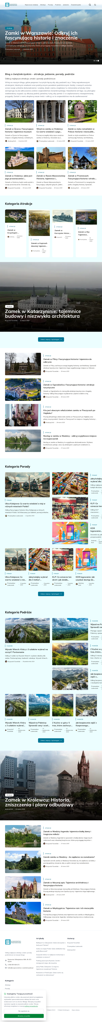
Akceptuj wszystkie (24, 1016)
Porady (50, 5)
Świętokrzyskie (76, 5)
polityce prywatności (31, 1006)
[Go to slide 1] (94, 60)
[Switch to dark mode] (95, 5)
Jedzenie (66, 5)
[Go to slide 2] (96, 60)
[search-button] (90, 5)
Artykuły (40, 938)
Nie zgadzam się (23, 1011)
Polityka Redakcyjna (63, 1010)
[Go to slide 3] (98, 61)
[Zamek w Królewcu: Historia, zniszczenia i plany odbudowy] (51, 785)
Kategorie (9, 980)
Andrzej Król (9, 809)
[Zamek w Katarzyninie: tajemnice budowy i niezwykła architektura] (51, 297)
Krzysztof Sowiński (11, 320)
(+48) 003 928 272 (13, 965)
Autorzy (70, 938)
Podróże (58, 5)
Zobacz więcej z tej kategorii (49, 339)
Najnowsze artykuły (31, 5)
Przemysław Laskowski (12, 49)
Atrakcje (43, 5)
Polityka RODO (51, 1010)
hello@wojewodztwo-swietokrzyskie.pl (20, 968)
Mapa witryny (75, 1010)
